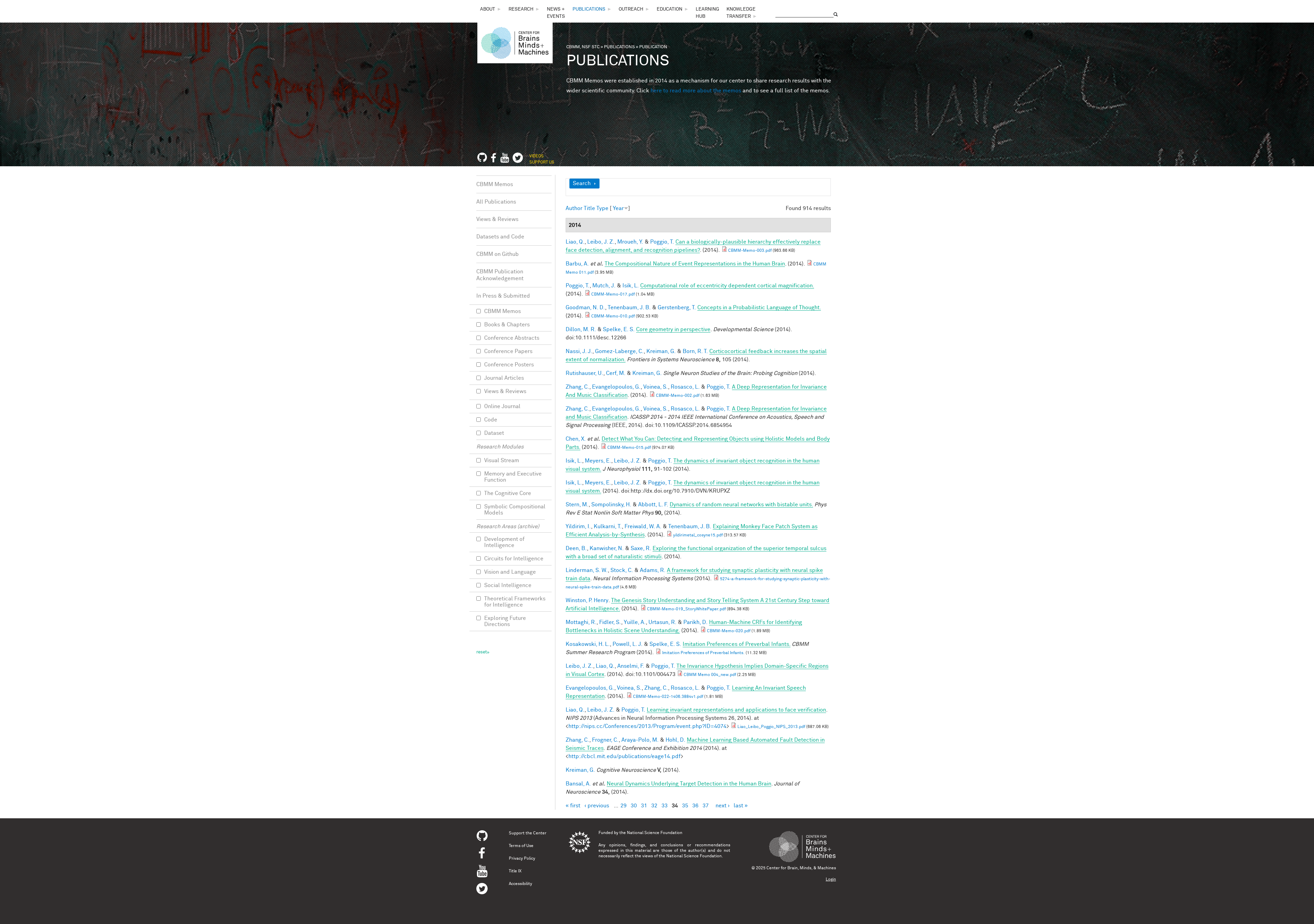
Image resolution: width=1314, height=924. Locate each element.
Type (602, 208)
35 (685, 805)
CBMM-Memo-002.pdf (677, 396)
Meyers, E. (598, 461)
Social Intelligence (507, 585)
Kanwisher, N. (607, 548)
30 (634, 805)
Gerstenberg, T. (677, 307)
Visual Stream (501, 460)
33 (664, 805)
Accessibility (520, 884)
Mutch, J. (604, 285)
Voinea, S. (655, 387)
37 (706, 805)
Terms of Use (521, 846)
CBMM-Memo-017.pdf (613, 294)
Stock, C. (621, 570)
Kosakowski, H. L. (588, 644)
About (487, 9)
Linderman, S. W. (587, 570)
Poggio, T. (662, 242)
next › (723, 805)
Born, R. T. (695, 351)
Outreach (631, 9)
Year (618, 208)
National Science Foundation (654, 833)
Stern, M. (577, 504)
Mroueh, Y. (630, 242)
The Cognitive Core (507, 493)
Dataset (494, 433)
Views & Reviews (497, 219)
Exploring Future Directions (505, 621)
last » (741, 805)
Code (490, 419)
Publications (588, 9)
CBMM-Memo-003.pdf (750, 251)
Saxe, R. (641, 548)
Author (574, 208)
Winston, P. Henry (587, 600)
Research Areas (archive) (507, 526)
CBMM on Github (497, 254)
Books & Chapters (507, 324)
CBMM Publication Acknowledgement (500, 275)
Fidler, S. (610, 622)
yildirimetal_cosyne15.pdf (698, 535)
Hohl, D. (675, 740)
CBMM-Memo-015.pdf (629, 448)
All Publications (496, 202)
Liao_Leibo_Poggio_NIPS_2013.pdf (771, 727)
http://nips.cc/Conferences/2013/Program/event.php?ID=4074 (647, 726)
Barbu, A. (577, 263)
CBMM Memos (494, 184)
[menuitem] (490, 9)
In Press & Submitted (503, 296)
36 (695, 805)
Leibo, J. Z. (601, 242)
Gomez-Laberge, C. (619, 351)
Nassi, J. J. (579, 351)
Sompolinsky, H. (611, 504)
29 (623, 805)
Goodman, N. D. (585, 307)
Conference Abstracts (511, 338)
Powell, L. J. (628, 644)
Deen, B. (576, 548)
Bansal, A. (578, 783)
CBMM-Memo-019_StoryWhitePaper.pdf (686, 609)
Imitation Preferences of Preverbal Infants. (703, 653)
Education (669, 9)
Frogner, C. (605, 740)
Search (582, 183)
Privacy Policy (522, 859)
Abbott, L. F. (653, 504)
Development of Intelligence (504, 542)
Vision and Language (510, 572)
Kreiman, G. (661, 351)
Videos (536, 156)
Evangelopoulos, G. (616, 387)
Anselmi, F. (630, 666)
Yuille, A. (635, 622)
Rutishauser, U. (584, 373)
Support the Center (527, 833)
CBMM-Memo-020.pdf (728, 631)
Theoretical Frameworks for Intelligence (514, 602)
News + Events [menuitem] (556, 13)
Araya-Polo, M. (640, 740)
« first (573, 805)
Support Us (541, 162)
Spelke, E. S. (619, 329)
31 (644, 805)
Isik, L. (630, 285)
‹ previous (596, 805)
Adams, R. (653, 570)
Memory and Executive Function (513, 477)
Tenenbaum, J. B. (629, 307)
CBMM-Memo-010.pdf (613, 316)
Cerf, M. (616, 373)
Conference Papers (508, 351)
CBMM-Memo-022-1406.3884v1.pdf (668, 697)
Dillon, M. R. (581, 329)
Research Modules (500, 447)
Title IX (515, 871)
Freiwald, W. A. (642, 526)
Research (520, 9)
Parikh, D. (695, 622)
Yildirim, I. (578, 526)
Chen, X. (576, 439)
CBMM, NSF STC (583, 47)
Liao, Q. (575, 242)
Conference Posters (509, 364)
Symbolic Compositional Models (514, 510)
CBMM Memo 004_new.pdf (710, 675)
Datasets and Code (500, 236)
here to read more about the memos (695, 90)
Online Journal (502, 406)
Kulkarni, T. (608, 526)
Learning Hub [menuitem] (707, 13)
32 (654, 805)
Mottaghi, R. (581, 622)
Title (589, 208)
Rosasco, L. (685, 387)
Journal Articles (504, 378)
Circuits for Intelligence (513, 558)
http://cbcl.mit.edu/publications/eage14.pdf (624, 756)
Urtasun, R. (662, 622)
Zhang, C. (577, 387)
